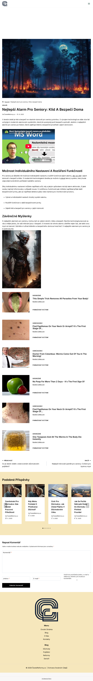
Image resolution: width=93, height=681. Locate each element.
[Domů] (3, 102)
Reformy (46, 655)
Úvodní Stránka (46, 629)
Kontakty (46, 639)
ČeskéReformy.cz (9, 114)
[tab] (42, 528)
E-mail (36, 578)
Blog (46, 633)
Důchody (46, 649)
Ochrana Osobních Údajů (57, 668)
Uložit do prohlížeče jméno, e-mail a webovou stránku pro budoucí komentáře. (76, 576)
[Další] (87, 505)
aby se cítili (77, 176)
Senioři (4, 105)
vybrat (62, 178)
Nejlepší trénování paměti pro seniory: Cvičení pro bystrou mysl (71, 463)
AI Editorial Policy (46, 678)
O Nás (46, 636)
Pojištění (46, 652)
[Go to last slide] (5, 505)
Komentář (7, 553)
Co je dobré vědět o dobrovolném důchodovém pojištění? (20, 463)
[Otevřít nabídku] (89, 3)
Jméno (6, 578)
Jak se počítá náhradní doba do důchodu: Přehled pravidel (80, 506)
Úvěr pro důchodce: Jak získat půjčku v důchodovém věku (58, 506)
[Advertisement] (46, 21)
